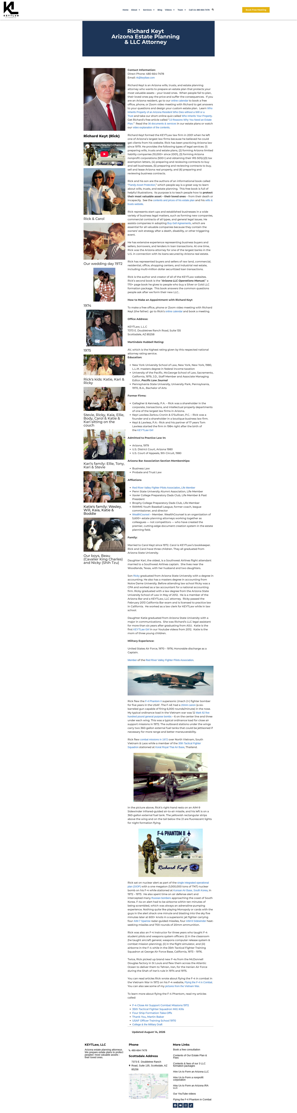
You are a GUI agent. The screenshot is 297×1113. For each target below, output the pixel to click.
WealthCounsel (140, 514)
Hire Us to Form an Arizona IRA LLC (190, 1086)
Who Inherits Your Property (197, 115)
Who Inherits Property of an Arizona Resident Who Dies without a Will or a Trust (170, 112)
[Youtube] (180, 1105)
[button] (213, 9)
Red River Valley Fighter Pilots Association (156, 487)
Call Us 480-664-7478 (199, 10)
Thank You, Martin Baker (148, 1016)
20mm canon (188, 705)
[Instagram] (185, 1105)
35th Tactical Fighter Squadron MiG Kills (158, 1009)
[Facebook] (175, 1105)
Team (180, 10)
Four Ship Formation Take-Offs (152, 1013)
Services (147, 10)
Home (125, 10)
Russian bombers (161, 898)
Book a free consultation (186, 1049)
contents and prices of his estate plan (174, 200)
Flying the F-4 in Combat (198, 982)
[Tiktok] (191, 1105)
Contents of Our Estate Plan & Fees (190, 1056)
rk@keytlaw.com (145, 77)
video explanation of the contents (151, 127)
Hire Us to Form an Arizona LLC (191, 1072)
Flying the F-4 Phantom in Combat (192, 1099)
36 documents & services (162, 123)
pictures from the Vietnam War (182, 986)
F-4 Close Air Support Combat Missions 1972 (160, 1005)
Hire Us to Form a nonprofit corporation (188, 1078)
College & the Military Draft (147, 1024)
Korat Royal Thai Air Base (169, 747)
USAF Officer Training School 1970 (154, 1020)
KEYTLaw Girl (145, 430)
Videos (168, 10)
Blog (160, 10)
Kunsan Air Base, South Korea (190, 890)
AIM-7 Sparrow (142, 921)
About (134, 10)
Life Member (188, 487)
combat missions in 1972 (154, 739)
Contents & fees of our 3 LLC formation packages (189, 1064)
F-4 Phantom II (153, 701)
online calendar (179, 100)
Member (132, 660)
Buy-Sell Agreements (179, 223)
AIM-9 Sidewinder (196, 921)
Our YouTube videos (184, 1094)
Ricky (136, 575)
